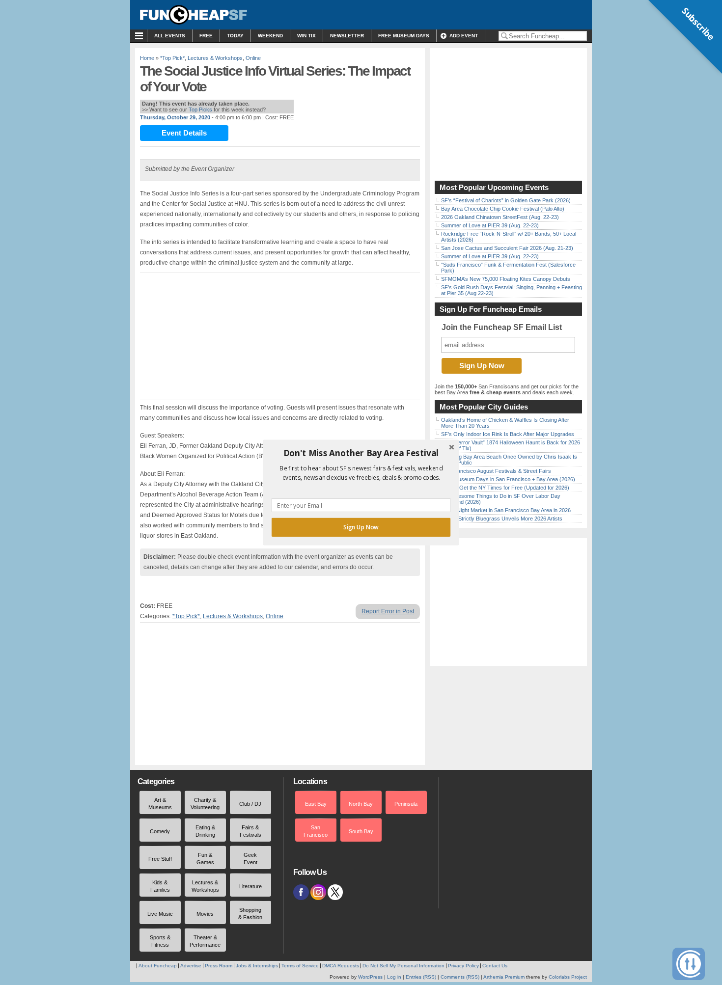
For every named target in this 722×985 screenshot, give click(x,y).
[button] (361, 453)
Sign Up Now (361, 527)
